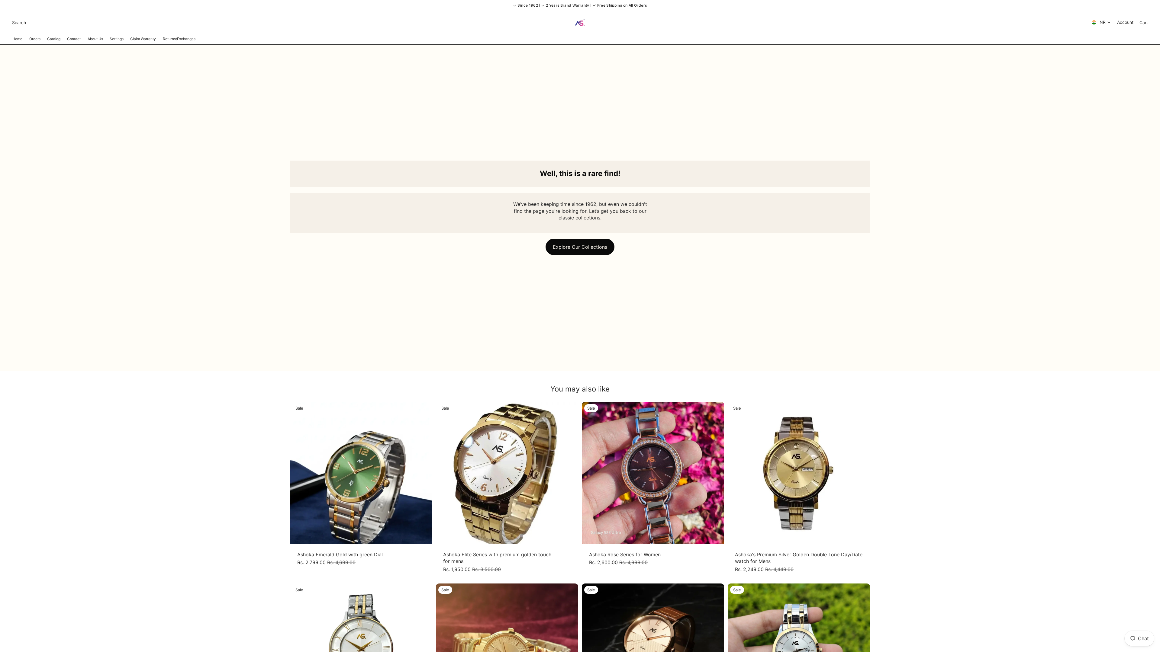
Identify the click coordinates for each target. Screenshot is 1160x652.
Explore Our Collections (580, 247)
